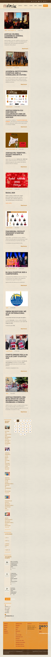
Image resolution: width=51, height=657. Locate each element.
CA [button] (45, 1)
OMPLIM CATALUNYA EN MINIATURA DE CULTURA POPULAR (20, 644)
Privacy (40, 651)
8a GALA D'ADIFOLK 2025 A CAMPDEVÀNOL (16, 273)
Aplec (6, 30)
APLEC (17, 627)
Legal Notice (35, 651)
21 (30, 428)
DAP (17, 629)
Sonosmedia (6, 652)
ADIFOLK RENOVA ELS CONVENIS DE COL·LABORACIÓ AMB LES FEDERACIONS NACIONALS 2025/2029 (16, 113)
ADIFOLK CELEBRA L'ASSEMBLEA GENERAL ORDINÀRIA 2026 (13, 36)
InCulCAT (18, 631)
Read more (25, 48)
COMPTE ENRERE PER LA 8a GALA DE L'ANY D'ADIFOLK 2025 (17, 356)
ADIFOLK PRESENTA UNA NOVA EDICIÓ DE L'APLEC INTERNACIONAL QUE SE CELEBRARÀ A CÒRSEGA (16, 399)
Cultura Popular (11, 30)
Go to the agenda (8, 599)
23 (19, 431)
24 (22, 431)
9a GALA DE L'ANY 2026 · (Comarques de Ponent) (13, 590)
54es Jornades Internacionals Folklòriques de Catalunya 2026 (14, 564)
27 (21, 434)
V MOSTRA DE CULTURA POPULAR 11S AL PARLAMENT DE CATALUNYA (13, 577)
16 (30, 426)
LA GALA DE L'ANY (20, 640)
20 (26, 428)
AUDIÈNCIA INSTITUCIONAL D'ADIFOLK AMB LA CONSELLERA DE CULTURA (17, 73)
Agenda (40, 5)
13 (19, 426)
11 (29, 423)
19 (22, 428)
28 (24, 434)
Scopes (31, 5)
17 (15, 428)
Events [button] (25, 5)
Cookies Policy (46, 651)
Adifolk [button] (20, 5)
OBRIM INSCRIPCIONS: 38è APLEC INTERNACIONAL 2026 (16, 313)
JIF (16, 633)
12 (15, 426)
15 (26, 426)
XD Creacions (19, 651)
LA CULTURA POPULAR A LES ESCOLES (19, 636)
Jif (15, 30)
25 (26, 431)
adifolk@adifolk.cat (9, 615)
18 (19, 428)
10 (25, 423)
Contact (45, 5)
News (35, 5)
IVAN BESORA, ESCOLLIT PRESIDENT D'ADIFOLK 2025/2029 (15, 233)
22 (15, 431)
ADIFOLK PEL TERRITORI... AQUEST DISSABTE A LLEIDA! (16, 154)
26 (30, 431)
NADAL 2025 (10, 193)
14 (22, 426)
